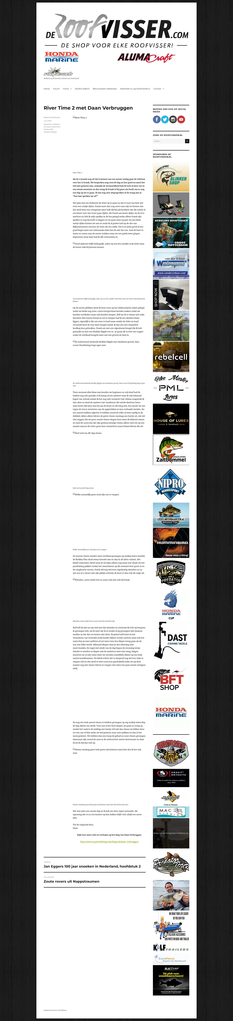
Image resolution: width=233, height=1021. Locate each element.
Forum (56, 89)
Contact (157, 89)
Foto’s (66, 89)
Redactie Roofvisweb (52, 117)
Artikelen (56, 124)
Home (47, 89)
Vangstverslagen (50, 132)
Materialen (56, 127)
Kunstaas (47, 127)
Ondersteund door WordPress (55, 1010)
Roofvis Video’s (82, 89)
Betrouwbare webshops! (105, 89)
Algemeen (48, 124)
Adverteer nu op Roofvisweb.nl (135, 89)
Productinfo (48, 129)
